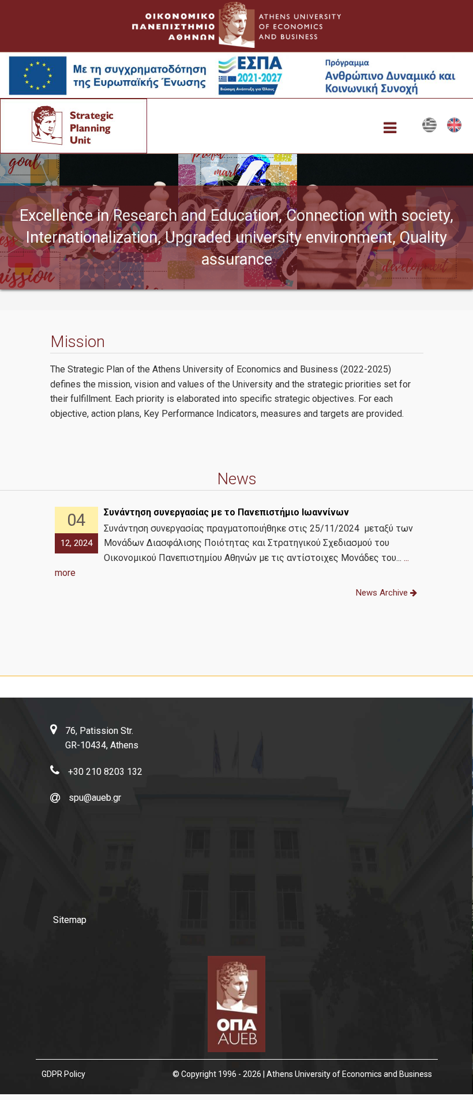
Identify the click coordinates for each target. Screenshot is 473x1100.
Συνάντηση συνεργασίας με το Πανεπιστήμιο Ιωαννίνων (226, 512)
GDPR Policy (63, 1074)
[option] (237, 543)
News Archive (383, 592)
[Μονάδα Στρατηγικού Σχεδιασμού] (429, 130)
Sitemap (70, 919)
